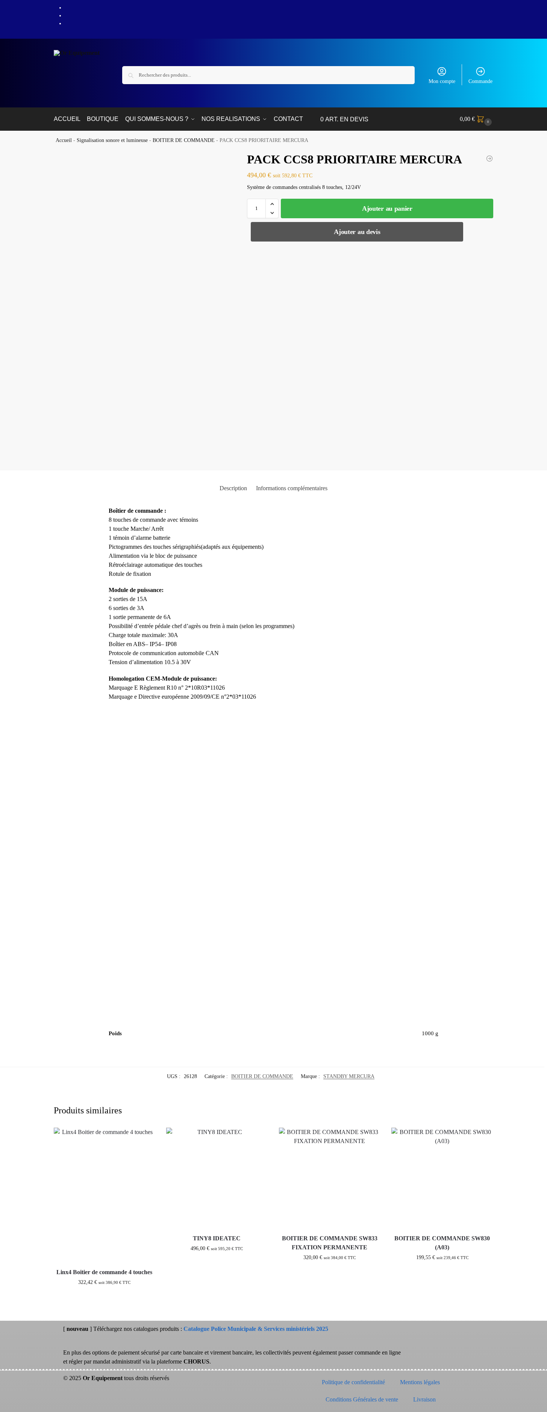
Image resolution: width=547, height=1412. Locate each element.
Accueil (64, 140)
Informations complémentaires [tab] (291, 488)
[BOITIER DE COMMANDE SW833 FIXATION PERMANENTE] (329, 1178)
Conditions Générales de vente (362, 1399)
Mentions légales (420, 1382)
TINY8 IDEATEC (217, 1238)
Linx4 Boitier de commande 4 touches (104, 1272)
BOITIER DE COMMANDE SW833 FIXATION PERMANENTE (329, 1242)
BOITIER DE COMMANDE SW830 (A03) (442, 1242)
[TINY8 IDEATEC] (217, 1178)
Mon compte (442, 81)
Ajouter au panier (387, 208)
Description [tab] (233, 488)
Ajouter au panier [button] (104, 1298)
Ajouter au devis (357, 232)
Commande (480, 81)
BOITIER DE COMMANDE (184, 140)
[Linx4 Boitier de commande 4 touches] (104, 1195)
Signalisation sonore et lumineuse (112, 140)
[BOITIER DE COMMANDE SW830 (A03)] (489, 158)
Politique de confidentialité (353, 1382)
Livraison (424, 1399)
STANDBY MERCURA (348, 1076)
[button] (477, 119)
